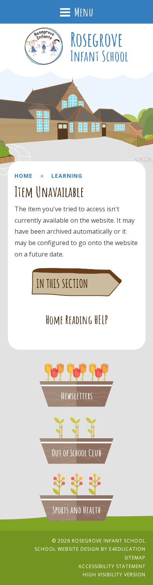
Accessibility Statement (112, 566)
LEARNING (66, 175)
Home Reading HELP (77, 320)
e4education (127, 549)
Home (24, 175)
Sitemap (135, 557)
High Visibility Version (114, 574)
